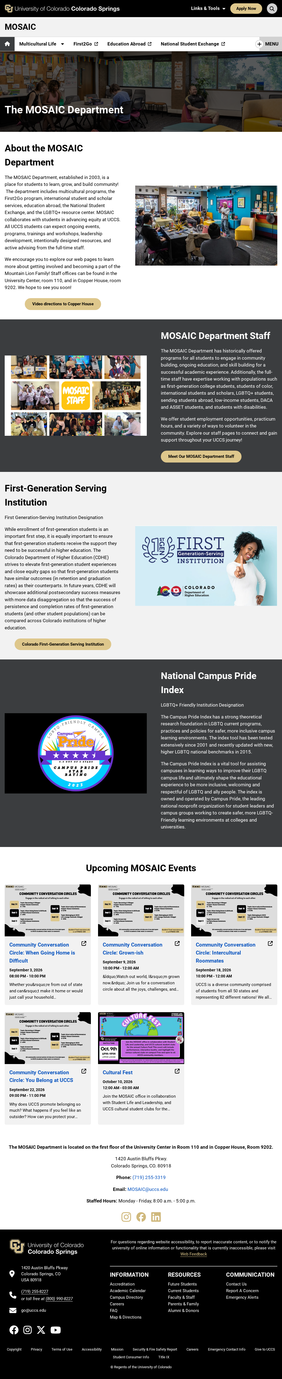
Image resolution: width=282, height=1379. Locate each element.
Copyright (14, 1349)
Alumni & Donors (183, 1310)
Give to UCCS (265, 1349)
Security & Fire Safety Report (155, 1349)
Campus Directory (126, 1297)
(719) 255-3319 (149, 1177)
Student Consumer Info (131, 1357)
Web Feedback (193, 1254)
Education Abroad (126, 44)
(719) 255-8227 (34, 1291)
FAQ (113, 1310)
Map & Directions (126, 1317)
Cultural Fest (117, 1072)
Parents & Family (183, 1304)
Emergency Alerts (242, 1297)
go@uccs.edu (33, 1310)
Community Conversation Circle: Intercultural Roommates (226, 953)
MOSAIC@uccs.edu (148, 1189)
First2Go (83, 44)
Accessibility (92, 1349)
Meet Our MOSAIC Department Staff (201, 456)
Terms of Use (61, 1349)
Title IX (163, 1357)
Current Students (183, 1290)
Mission (117, 1349)
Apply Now (246, 8)
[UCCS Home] (62, 8)
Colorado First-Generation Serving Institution (63, 644)
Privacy (36, 1349)
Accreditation (122, 1284)
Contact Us (236, 1284)
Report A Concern (242, 1290)
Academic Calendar (128, 1290)
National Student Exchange (190, 44)
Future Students (182, 1284)
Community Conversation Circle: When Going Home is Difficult (42, 953)
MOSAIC (20, 27)
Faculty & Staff (181, 1297)
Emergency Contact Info (226, 1349)
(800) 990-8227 (59, 1298)
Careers (117, 1304)
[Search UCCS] (272, 8)
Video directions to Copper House (63, 303)
